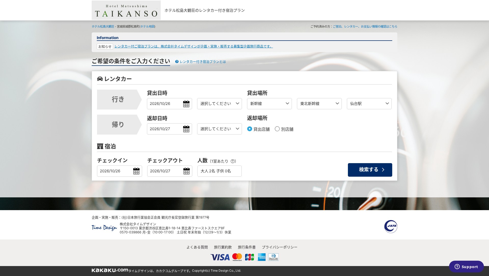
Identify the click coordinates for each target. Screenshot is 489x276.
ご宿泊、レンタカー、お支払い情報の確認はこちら (365, 26)
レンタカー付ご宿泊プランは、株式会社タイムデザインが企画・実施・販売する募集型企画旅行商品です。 (193, 46)
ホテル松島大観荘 (103, 26)
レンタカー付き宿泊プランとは (202, 61)
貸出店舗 (261, 129)
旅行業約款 (223, 247)
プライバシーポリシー (279, 247)
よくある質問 (197, 247)
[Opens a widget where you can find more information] (466, 267)
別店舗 (286, 129)
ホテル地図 (147, 26)
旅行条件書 (247, 247)
